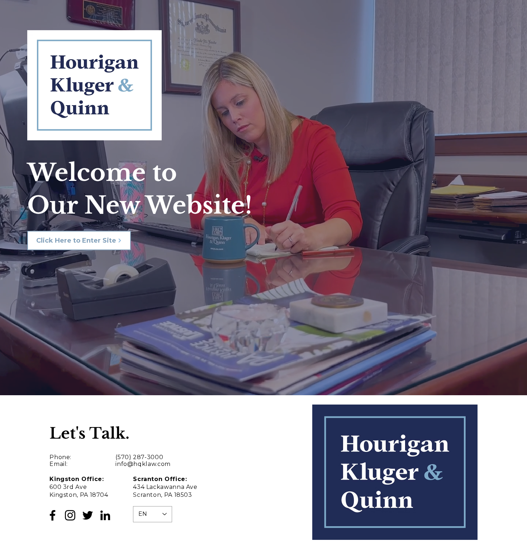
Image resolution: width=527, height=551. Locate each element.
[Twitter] (88, 515)
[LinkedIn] (105, 515)
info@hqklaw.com (143, 464)
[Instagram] (70, 515)
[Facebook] (53, 515)
